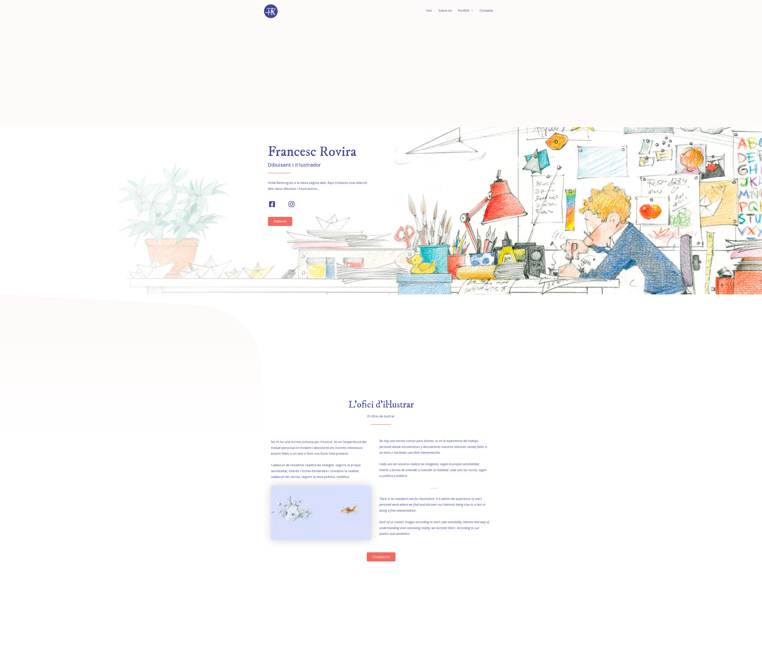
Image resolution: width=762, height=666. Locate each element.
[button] (280, 221)
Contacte (486, 10)
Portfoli (463, 10)
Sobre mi (445, 10)
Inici (429, 10)
